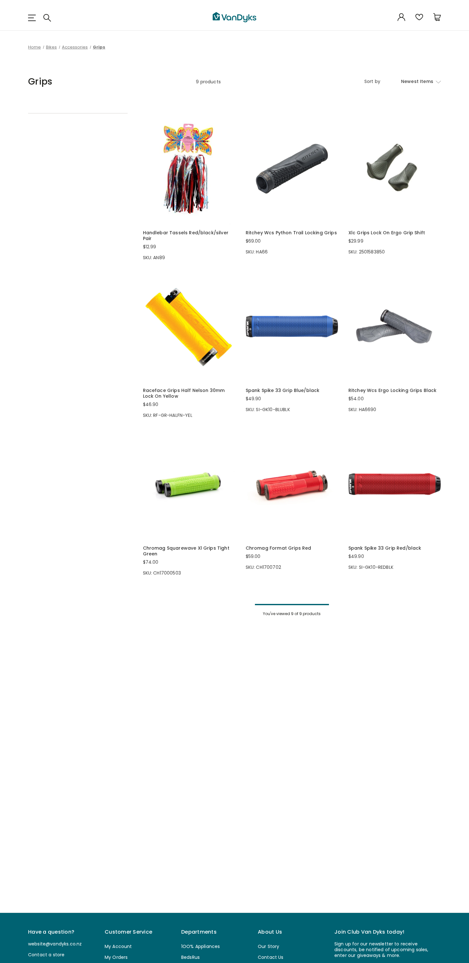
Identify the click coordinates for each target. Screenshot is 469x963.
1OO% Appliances (200, 946)
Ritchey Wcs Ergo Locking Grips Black (392, 390)
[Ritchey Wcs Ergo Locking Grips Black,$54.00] (394, 326)
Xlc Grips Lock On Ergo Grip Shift (386, 233)
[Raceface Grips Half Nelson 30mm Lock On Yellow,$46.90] (189, 326)
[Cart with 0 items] (437, 17)
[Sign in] (401, 17)
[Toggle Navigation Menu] (34, 17)
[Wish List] (419, 17)
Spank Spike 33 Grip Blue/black (283, 390)
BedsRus (190, 957)
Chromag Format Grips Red (278, 548)
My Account (118, 946)
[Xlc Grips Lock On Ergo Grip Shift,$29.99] (394, 169)
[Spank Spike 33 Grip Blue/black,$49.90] (292, 326)
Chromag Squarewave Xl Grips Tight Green (186, 551)
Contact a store (46, 955)
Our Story (268, 946)
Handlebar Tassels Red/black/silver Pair (185, 235)
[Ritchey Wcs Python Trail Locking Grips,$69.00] (292, 169)
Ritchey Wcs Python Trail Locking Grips (291, 233)
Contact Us (271, 957)
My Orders (116, 957)
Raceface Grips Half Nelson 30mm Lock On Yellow (184, 393)
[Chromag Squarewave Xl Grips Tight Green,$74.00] (189, 484)
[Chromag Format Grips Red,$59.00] (292, 484)
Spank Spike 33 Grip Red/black (384, 548)
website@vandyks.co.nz (55, 944)
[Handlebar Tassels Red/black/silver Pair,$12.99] (189, 169)
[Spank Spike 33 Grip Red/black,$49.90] (394, 484)
